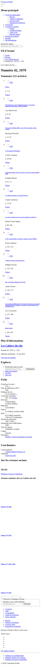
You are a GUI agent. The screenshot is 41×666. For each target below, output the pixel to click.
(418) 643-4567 (10, 456)
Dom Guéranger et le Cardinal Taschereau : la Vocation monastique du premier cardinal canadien (20, 105)
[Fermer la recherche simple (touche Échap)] (4, 4)
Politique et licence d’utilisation (11, 474)
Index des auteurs (11, 371)
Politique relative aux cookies (15, 658)
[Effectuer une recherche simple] (2, 4)
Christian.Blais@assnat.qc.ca (15, 452)
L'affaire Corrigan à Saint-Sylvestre (14, 260)
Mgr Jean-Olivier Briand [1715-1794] (15, 282)
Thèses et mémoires (16, 19)
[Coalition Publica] (8, 651)
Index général (8, 328)
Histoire (8, 437)
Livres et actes (14, 21)
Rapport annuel (15, 34)
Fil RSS (8, 373)
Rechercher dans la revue (14, 367)
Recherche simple (7, 44)
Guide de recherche (12, 615)
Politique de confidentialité (14, 656)
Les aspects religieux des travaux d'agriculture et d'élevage (20, 217)
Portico (14, 398)
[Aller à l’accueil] (6, 2)
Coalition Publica (16, 30)
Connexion (9, 25)
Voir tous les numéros (8, 358)
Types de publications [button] (12, 15)
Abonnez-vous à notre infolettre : (14, 602)
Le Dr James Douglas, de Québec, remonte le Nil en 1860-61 (21, 238)
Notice (7, 95)
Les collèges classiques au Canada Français (16, 195)
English (7, 38)
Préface (7, 87)
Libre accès (13, 32)
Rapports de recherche (17, 23)
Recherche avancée (12, 36)
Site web (8, 375)
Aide (7, 611)
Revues (12, 17)
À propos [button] (8, 27)
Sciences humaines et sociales (22, 437)
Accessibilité (9, 613)
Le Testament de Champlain (12, 150)
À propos (15, 27)
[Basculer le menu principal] (2, 6)
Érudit (12, 28)
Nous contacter (10, 617)
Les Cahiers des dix (12, 59)
